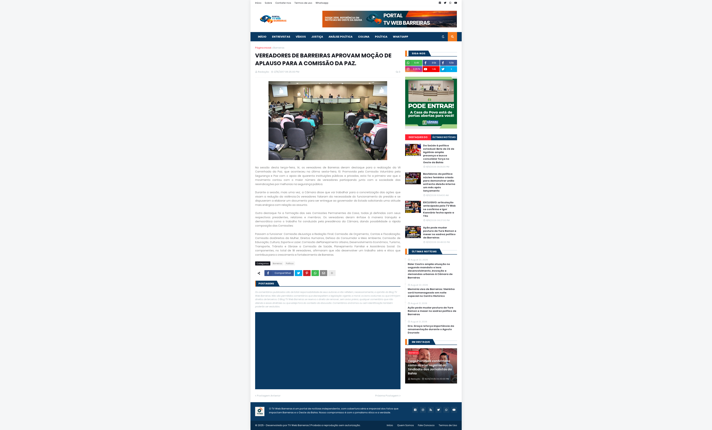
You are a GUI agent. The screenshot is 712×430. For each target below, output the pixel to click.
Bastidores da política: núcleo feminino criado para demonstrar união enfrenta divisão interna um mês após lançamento (439, 182)
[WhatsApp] (315, 273)
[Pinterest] (307, 273)
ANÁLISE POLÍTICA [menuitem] (340, 37)
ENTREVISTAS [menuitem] (281, 37)
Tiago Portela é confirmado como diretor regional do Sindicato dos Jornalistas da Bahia (430, 367)
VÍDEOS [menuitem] (301, 37)
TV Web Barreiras (298, 425)
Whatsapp (322, 2)
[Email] (323, 273)
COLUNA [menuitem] (363, 37)
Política (290, 263)
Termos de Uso (448, 425)
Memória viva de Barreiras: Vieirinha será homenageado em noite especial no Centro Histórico (431, 293)
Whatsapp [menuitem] (400, 37)
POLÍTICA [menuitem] (381, 37)
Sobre (268, 2)
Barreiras (278, 47)
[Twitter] (298, 273)
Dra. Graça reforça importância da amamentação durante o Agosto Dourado (431, 329)
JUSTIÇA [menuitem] (317, 37)
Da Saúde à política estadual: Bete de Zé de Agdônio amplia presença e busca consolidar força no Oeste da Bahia (438, 154)
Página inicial (263, 47)
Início (258, 2)
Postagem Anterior (269, 395)
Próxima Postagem (387, 395)
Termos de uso (303, 2)
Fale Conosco (426, 425)
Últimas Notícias (444, 137)
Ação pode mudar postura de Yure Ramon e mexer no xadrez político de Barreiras (439, 233)
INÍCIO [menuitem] (262, 37)
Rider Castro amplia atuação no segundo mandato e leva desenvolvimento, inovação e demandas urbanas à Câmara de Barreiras (430, 271)
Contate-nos (283, 2)
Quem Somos (405, 425)
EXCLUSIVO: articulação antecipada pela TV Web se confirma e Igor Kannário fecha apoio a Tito (439, 209)
